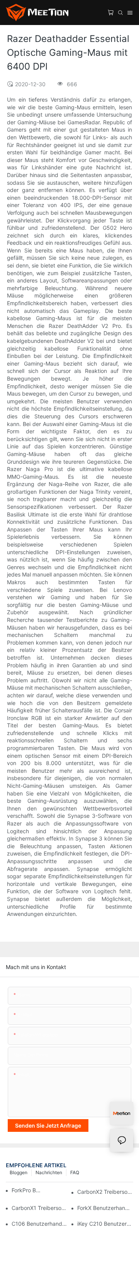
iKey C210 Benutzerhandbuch (105, 1223)
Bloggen (18, 1172)
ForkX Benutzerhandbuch (105, 1208)
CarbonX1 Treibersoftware (40, 1208)
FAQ (74, 1172)
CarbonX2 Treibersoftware (105, 1191)
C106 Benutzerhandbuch (40, 1223)
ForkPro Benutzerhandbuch (27, 1190)
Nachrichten (49, 1172)
